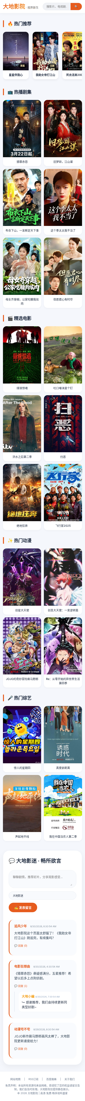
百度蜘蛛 (51, 1079)
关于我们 (69, 1079)
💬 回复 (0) (20, 945)
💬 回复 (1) (20, 985)
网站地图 (15, 1079)
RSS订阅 (33, 1079)
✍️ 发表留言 (23, 907)
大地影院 (21, 6)
